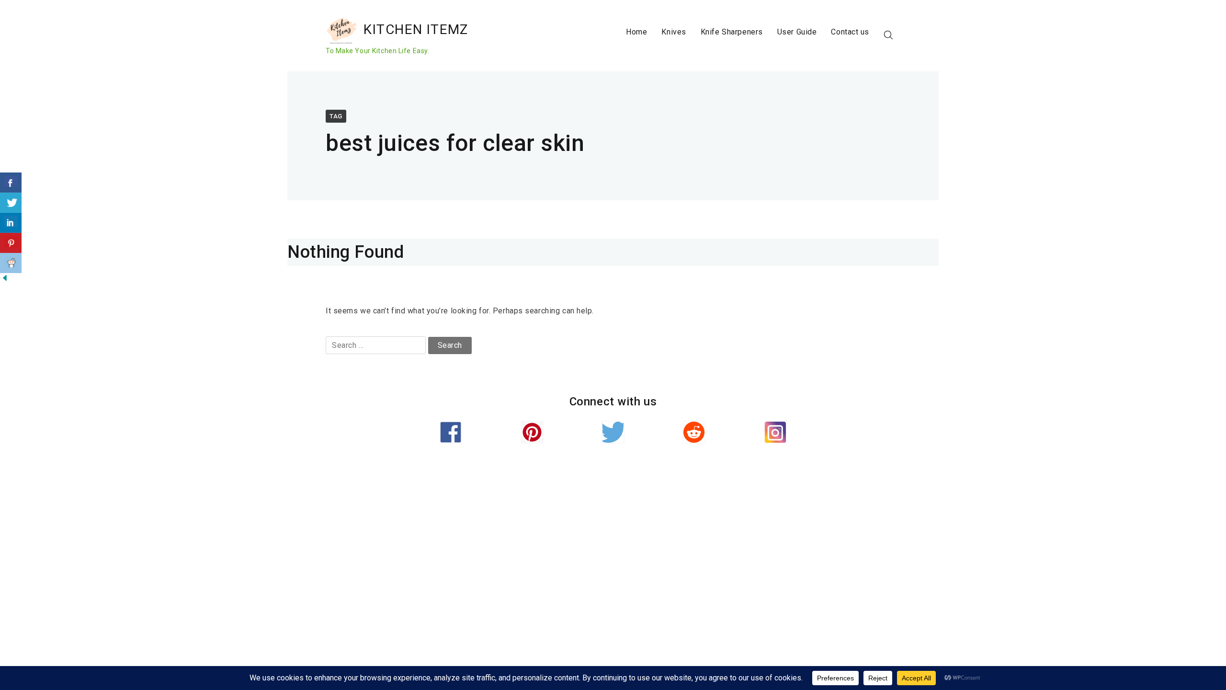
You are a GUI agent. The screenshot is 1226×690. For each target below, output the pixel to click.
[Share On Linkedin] (11, 223)
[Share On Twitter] (11, 203)
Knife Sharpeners (732, 31)
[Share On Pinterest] (11, 243)
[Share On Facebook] (11, 182)
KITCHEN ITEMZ (415, 29)
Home (636, 31)
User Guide (797, 31)
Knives (673, 31)
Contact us (850, 31)
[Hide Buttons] (5, 280)
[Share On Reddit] (11, 263)
